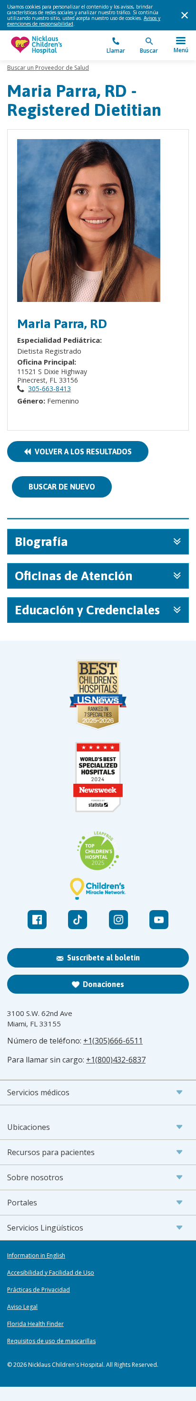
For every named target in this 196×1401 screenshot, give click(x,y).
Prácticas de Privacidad (38, 1290)
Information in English (36, 1256)
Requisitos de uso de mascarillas (51, 1341)
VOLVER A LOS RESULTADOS (81, 451)
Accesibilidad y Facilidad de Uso (50, 1273)
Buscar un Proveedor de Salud (48, 68)
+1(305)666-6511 (113, 1040)
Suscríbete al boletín (103, 957)
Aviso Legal (22, 1307)
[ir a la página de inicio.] (52, 45)
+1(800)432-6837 (116, 1059)
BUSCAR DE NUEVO (62, 486)
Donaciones (103, 984)
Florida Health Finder (35, 1324)
